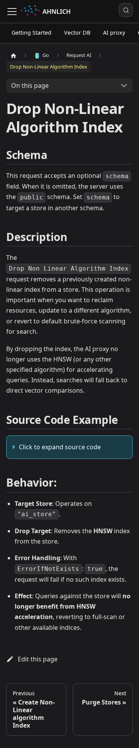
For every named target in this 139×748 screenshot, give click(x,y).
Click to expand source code (60, 447)
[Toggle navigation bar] (12, 11)
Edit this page (38, 659)
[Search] (126, 10)
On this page (30, 85)
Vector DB (77, 32)
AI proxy (114, 32)
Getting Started (31, 32)
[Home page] (13, 55)
